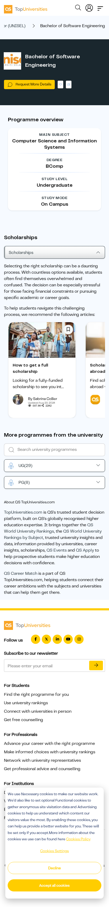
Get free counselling (23, 719)
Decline (54, 868)
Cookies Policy (78, 839)
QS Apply (85, 550)
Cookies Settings (54, 850)
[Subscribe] (96, 665)
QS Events (57, 550)
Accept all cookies (54, 885)
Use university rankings (26, 703)
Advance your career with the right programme (49, 743)
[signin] (89, 7)
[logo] (25, 7)
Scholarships (21, 252)
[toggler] (100, 7)
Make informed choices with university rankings (49, 752)
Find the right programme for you (36, 694)
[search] (78, 8)
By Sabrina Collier (42, 398)
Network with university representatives (42, 760)
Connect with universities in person (37, 711)
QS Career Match (20, 573)
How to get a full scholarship (30, 368)
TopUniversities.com (23, 512)
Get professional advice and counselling (42, 768)
